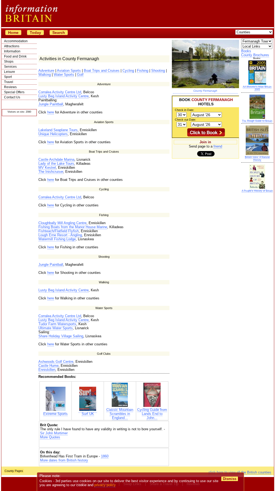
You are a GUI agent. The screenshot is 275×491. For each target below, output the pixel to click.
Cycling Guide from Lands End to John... (152, 414)
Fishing (142, 71)
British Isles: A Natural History (257, 158)
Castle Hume (48, 366)
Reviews (10, 87)
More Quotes (50, 437)
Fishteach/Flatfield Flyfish (58, 231)
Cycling (128, 71)
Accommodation (16, 41)
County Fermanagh (205, 90)
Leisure (9, 72)
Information (12, 51)
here (50, 112)
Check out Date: (185, 119)
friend (218, 146)
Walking (44, 75)
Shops (8, 61)
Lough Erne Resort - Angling (60, 235)
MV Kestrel (47, 168)
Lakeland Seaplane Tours (58, 130)
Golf (80, 75)
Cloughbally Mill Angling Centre (62, 223)
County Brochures (255, 55)
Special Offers (14, 92)
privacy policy (105, 485)
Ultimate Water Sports (55, 328)
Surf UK (88, 414)
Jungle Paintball (50, 104)
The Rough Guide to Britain (257, 121)
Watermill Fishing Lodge (57, 239)
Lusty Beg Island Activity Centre (63, 96)
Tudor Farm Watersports (57, 324)
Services (10, 67)
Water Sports (64, 75)
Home (13, 32)
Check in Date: (184, 110)
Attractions (11, 46)
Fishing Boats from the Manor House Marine (72, 227)
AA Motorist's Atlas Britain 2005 (257, 88)
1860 (104, 456)
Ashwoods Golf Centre (55, 362)
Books (246, 51)
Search (58, 32)
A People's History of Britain (257, 190)
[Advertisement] (104, 444)
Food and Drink (15, 56)
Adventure (46, 71)
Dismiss (229, 479)
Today (35, 32)
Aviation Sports (69, 71)
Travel (8, 82)
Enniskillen (46, 370)
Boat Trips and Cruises (102, 71)
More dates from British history (64, 460)
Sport (8, 77)
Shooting (158, 71)
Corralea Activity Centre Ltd (59, 92)
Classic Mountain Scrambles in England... (119, 414)
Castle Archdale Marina (56, 159)
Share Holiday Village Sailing (60, 336)
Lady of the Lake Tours (56, 164)
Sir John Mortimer (54, 433)
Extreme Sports (55, 414)
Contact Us (12, 97)
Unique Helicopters (53, 134)
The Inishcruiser (50, 172)
